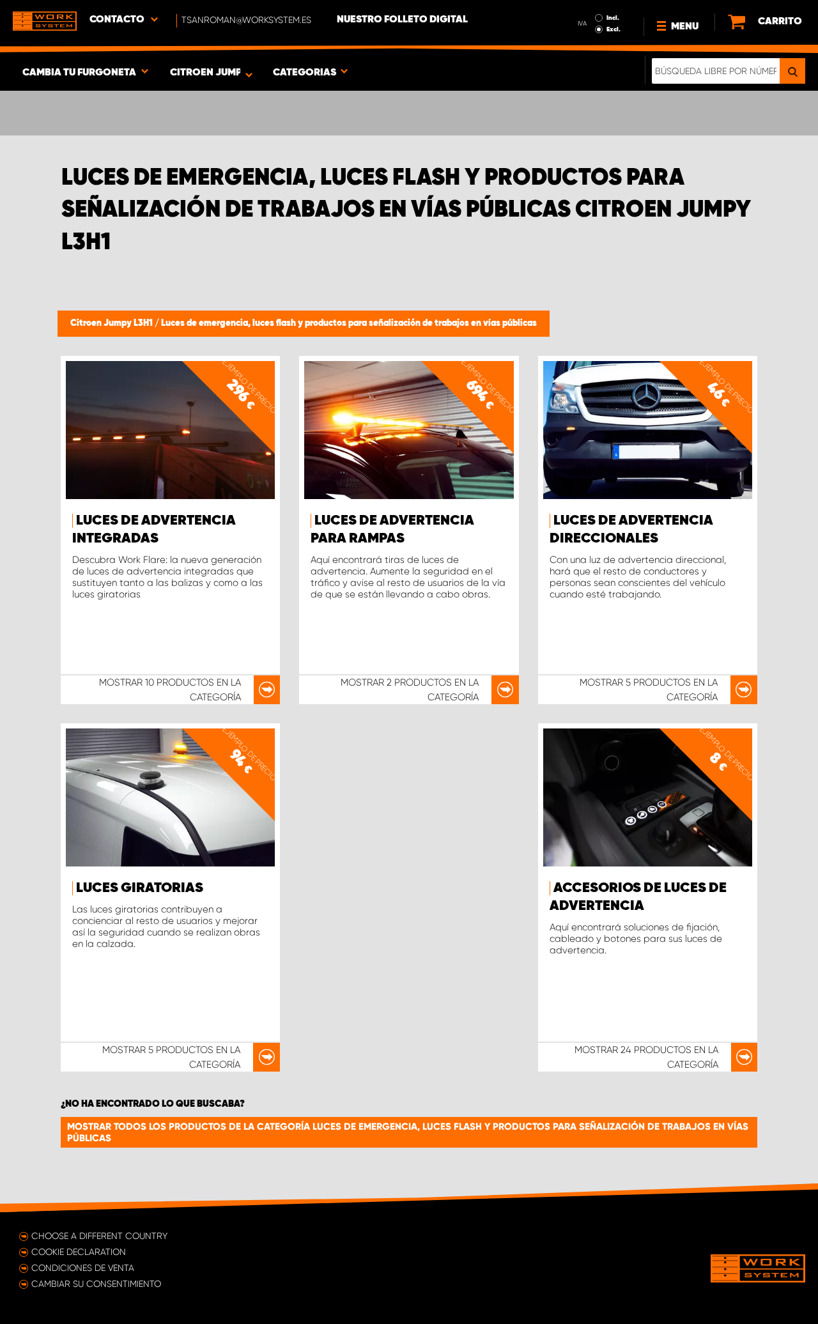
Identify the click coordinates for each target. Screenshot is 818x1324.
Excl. (613, 29)
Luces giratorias (139, 888)
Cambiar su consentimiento (96, 1284)
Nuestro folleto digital (402, 20)
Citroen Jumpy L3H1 (112, 323)
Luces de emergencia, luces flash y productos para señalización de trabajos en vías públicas (349, 323)
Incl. (612, 18)
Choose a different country (99, 1236)
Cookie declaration (78, 1252)
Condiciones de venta (82, 1268)
